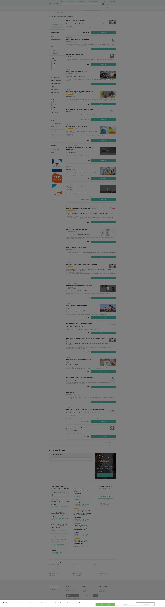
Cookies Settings (145, 604)
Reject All (125, 604)
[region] (82, 603)
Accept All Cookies (105, 604)
